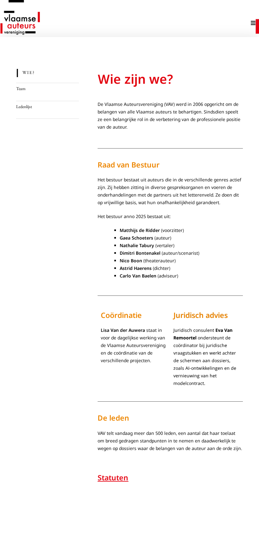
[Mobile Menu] (253, 23)
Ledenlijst (24, 106)
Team (21, 88)
